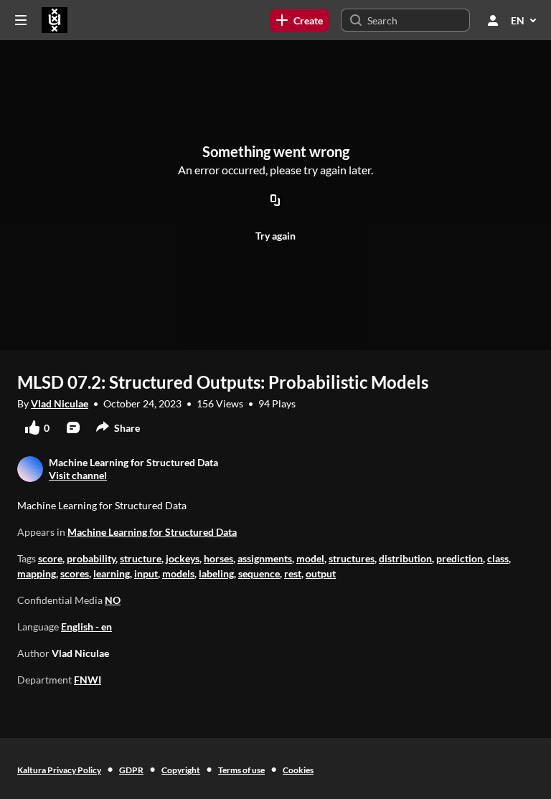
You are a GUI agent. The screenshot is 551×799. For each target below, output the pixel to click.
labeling (216, 573)
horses (218, 558)
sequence (259, 573)
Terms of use (241, 770)
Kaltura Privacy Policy (59, 770)
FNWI (87, 679)
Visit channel (78, 475)
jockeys (182, 558)
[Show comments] (73, 427)
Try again (275, 236)
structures (352, 558)
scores (74, 573)
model (310, 558)
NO (113, 600)
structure (140, 558)
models (178, 573)
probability (91, 558)
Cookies (298, 770)
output (321, 573)
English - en (86, 626)
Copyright (180, 770)
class (498, 558)
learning (111, 573)
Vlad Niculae (59, 403)
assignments (264, 558)
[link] (299, 20)
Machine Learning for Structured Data (152, 532)
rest (292, 573)
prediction (459, 558)
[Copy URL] (275, 200)
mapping (36, 573)
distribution (405, 558)
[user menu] (492, 20)
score (50, 558)
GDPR (131, 770)
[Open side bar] (21, 20)
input (146, 573)
